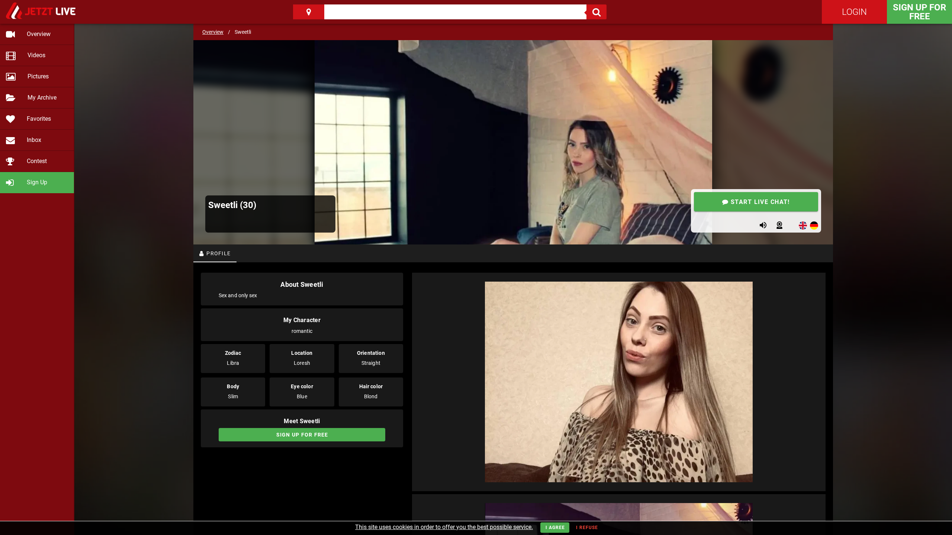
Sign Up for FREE (919, 12)
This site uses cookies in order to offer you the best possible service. (444, 527)
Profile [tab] (218, 253)
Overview (212, 32)
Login (854, 12)
